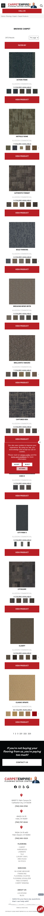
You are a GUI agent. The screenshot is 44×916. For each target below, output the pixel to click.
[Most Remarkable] (15, 148)
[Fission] (28, 261)
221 (20, 734)
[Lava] (21, 261)
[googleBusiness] (28, 787)
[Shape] (22, 235)
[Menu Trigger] (3, 5)
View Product (22, 99)
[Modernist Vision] (21, 148)
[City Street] (35, 91)
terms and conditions (19, 457)
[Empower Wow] (28, 374)
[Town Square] (22, 487)
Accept (16, 464)
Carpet (15, 16)
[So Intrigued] (22, 348)
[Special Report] (15, 317)
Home (3, 16)
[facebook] (15, 787)
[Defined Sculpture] (15, 204)
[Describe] (21, 657)
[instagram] (19, 787)
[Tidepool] (22, 65)
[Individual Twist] (22, 204)
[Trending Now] (22, 291)
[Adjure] (34, 657)
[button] (22, 762)
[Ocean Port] (15, 91)
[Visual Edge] (22, 178)
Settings (22, 468)
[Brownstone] (22, 91)
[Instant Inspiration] (34, 374)
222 (25, 734)
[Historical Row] (29, 487)
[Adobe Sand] (22, 688)
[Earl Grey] (29, 91)
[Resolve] (22, 631)
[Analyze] (15, 657)
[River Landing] (15, 487)
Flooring (8, 16)
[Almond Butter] (21, 714)
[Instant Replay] (22, 317)
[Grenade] (15, 261)
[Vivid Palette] (34, 148)
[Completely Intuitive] (21, 374)
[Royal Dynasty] (34, 714)
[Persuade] (28, 657)
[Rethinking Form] (29, 204)
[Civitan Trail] (19, 600)
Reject (27, 464)
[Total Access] (35, 317)
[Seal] (34, 261)
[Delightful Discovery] (22, 122)
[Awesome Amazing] (28, 148)
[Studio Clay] (28, 714)
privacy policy (25, 455)
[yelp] (23, 787)
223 (29, 734)
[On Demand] (29, 317)
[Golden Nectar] (15, 714)
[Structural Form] (35, 204)
